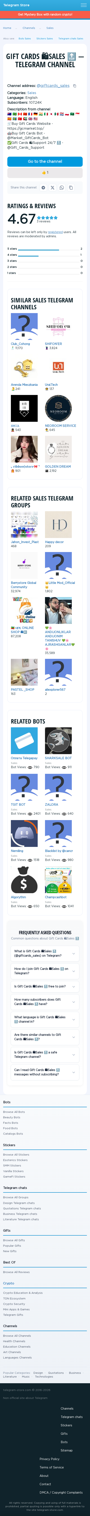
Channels (67, 1409)
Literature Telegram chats (21, 1219)
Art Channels (12, 1352)
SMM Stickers (12, 1166)
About (44, 1476)
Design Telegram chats (19, 1203)
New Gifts (10, 1251)
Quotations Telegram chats (22, 1209)
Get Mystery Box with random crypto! (45, 14)
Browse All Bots (14, 1112)
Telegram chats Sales (70, 39)
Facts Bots (10, 1123)
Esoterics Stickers (15, 1160)
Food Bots (10, 1128)
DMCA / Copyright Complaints (61, 1492)
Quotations (56, 1373)
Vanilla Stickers (13, 1171)
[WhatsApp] (62, 187)
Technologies (44, 1377)
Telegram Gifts (13, 1315)
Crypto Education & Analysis (23, 1293)
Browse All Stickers (16, 1155)
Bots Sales (25, 39)
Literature (10, 1377)
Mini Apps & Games (16, 1309)
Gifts (64, 1434)
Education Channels (17, 1347)
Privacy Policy (49, 1459)
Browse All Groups (15, 1197)
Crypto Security (14, 1304)
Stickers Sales (44, 39)
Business (75, 1373)
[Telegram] (43, 187)
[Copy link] (71, 187)
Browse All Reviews (16, 1272)
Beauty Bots (11, 1117)
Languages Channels (17, 1358)
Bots (64, 1442)
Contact (45, 1484)
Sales (31, 93)
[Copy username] (75, 86)
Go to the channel (45, 161)
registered (55, 232)
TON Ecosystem (14, 1299)
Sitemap (67, 1450)
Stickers (66, 1425)
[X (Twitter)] (52, 187)
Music (26, 1377)
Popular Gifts (12, 1246)
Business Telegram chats (20, 1214)
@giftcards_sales (53, 86)
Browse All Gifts (14, 1240)
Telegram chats (72, 1417)
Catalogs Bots (13, 1134)
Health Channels (14, 1341)
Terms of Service (52, 1467)
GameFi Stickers (14, 1177)
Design (38, 1373)
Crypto (8, 1283)
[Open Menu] (83, 5)
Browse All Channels (17, 1336)
